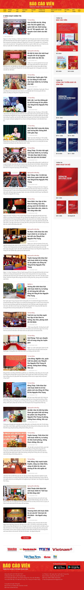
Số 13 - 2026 (71, 135)
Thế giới (17, 10)
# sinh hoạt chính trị (12, 16)
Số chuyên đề (71, 215)
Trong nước (10, 10)
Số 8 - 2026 (59, 215)
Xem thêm (26, 538)
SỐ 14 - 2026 (59, 135)
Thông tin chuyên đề (42, 10)
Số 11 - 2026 (71, 153)
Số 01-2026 (71, 71)
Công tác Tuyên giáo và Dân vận (66, 82)
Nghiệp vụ (34, 10)
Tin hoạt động (24, 10)
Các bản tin (66, 10)
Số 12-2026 (59, 153)
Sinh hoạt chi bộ (63, 164)
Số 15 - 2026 (59, 117)
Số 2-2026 (58, 71)
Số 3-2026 (58, 53)
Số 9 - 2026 (59, 198)
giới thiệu (74, 10)
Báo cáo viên (61, 19)
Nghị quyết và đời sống (56, 10)
